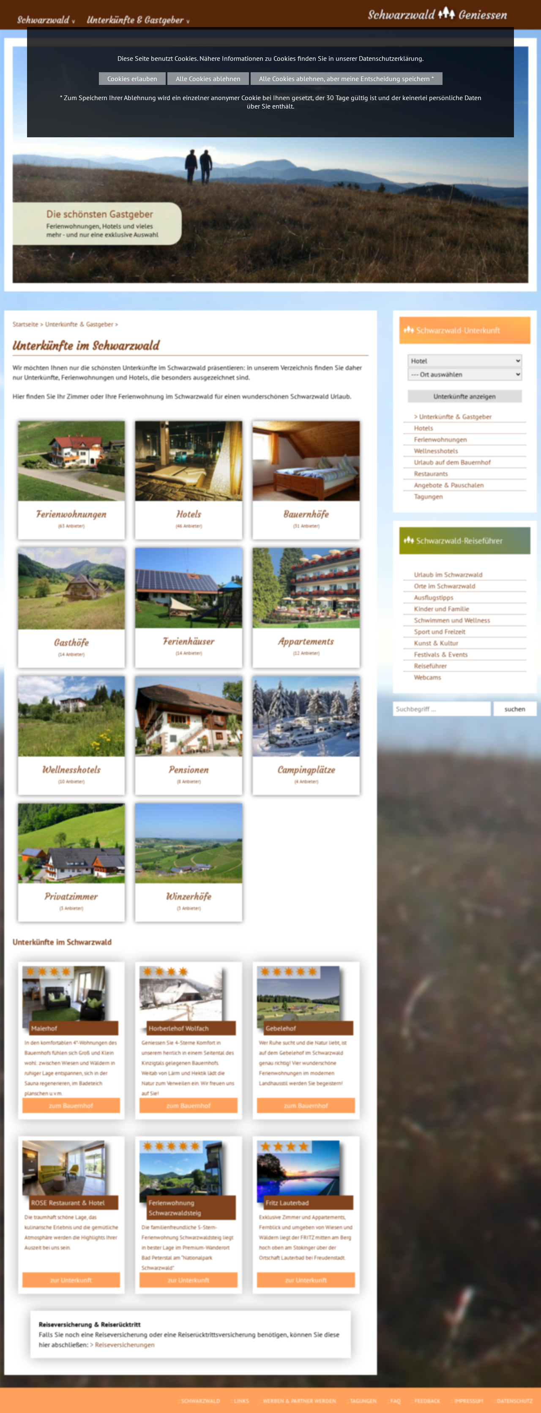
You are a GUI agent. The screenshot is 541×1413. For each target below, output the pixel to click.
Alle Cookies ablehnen (208, 78)
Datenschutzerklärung (390, 58)
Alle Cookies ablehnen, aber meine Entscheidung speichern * (346, 78)
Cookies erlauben (132, 78)
